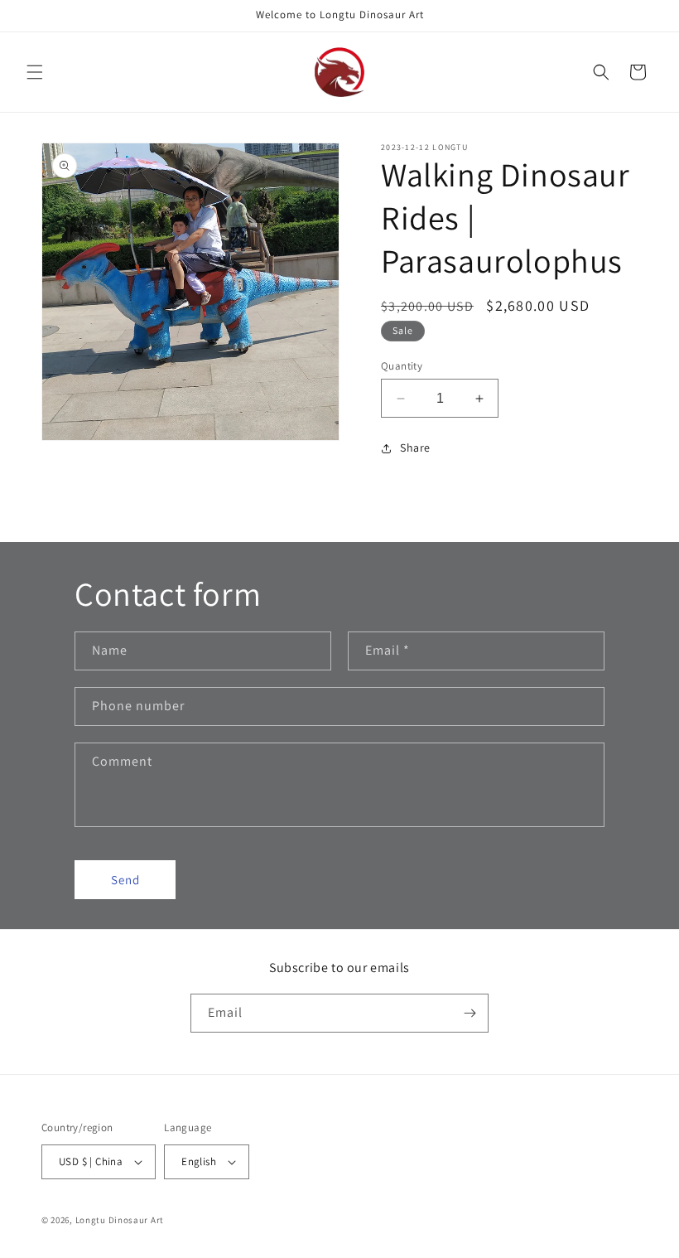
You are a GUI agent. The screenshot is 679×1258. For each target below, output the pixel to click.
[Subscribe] (469, 1013)
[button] (35, 72)
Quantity (401, 366)
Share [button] (415, 447)
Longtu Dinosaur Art (119, 1220)
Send (125, 880)
